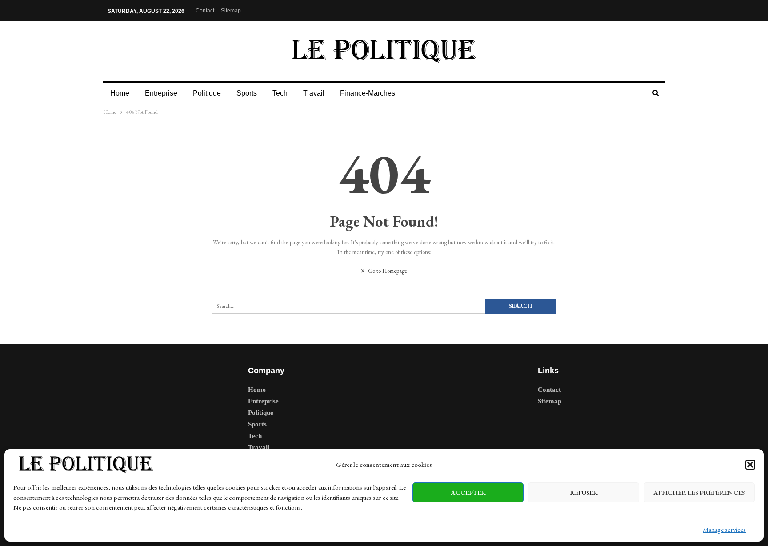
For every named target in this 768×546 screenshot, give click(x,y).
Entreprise (161, 93)
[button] (750, 464)
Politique (207, 93)
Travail (313, 93)
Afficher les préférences (699, 492)
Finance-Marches (367, 93)
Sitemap (231, 11)
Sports (246, 93)
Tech (280, 93)
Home (119, 93)
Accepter (468, 492)
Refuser (584, 492)
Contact (205, 11)
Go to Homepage (387, 271)
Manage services (724, 529)
